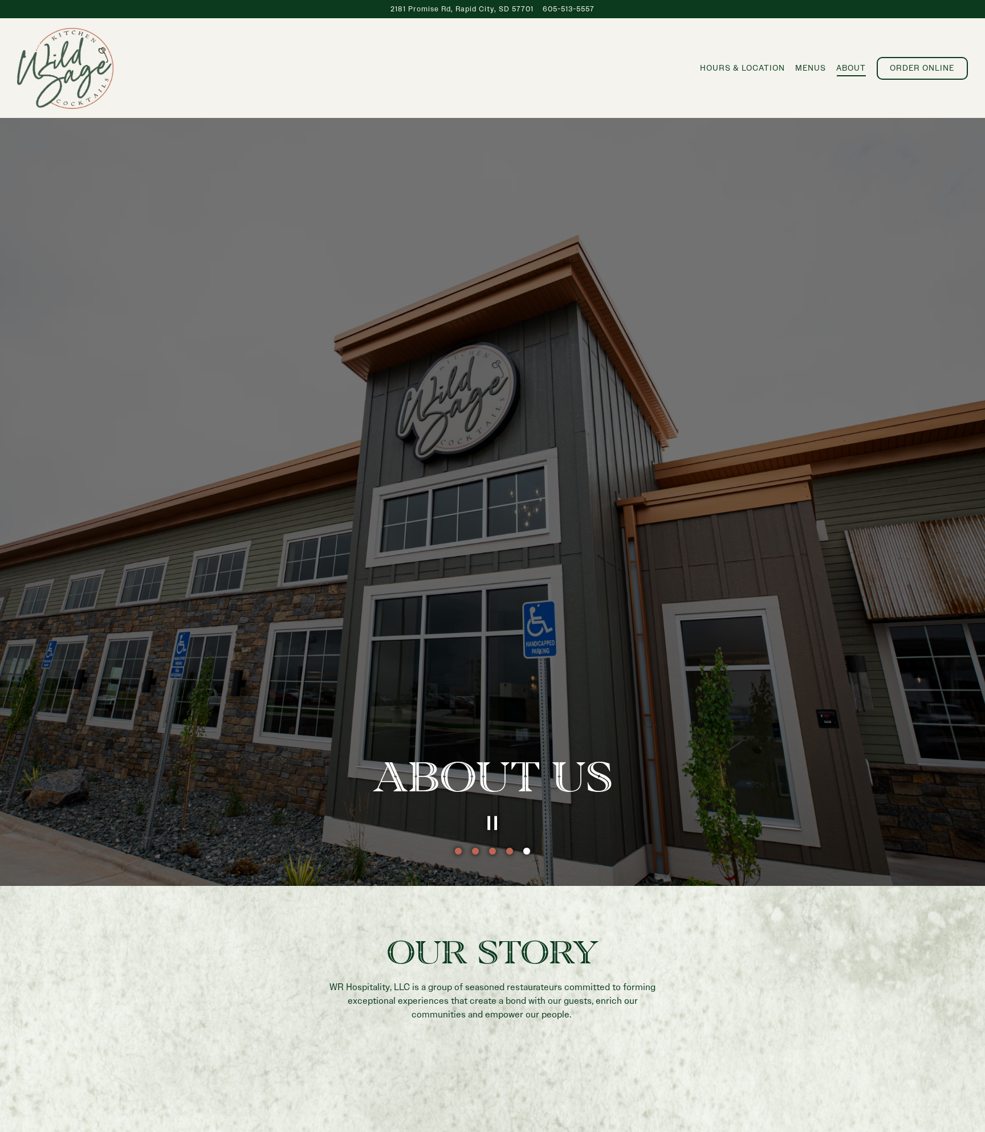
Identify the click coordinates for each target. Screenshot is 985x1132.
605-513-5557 (569, 9)
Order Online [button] (922, 68)
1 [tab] (458, 1098)
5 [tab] (526, 1098)
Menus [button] (810, 68)
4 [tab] (509, 1098)
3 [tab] (492, 1098)
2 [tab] (475, 1098)
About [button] (851, 68)
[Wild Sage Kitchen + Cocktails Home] (65, 67)
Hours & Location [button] (742, 68)
